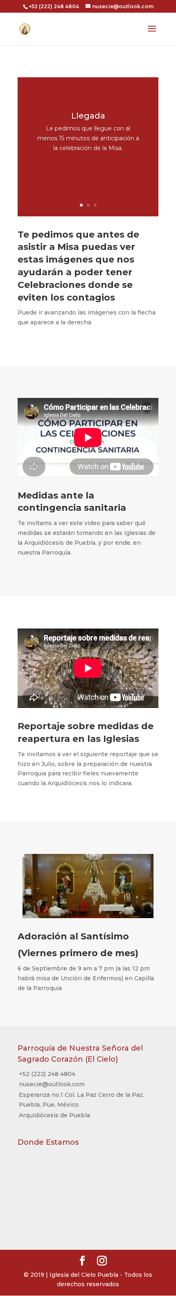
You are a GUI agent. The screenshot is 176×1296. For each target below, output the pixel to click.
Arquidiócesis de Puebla (54, 1115)
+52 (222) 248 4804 (47, 1074)
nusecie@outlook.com (52, 1084)
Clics (88, 172)
